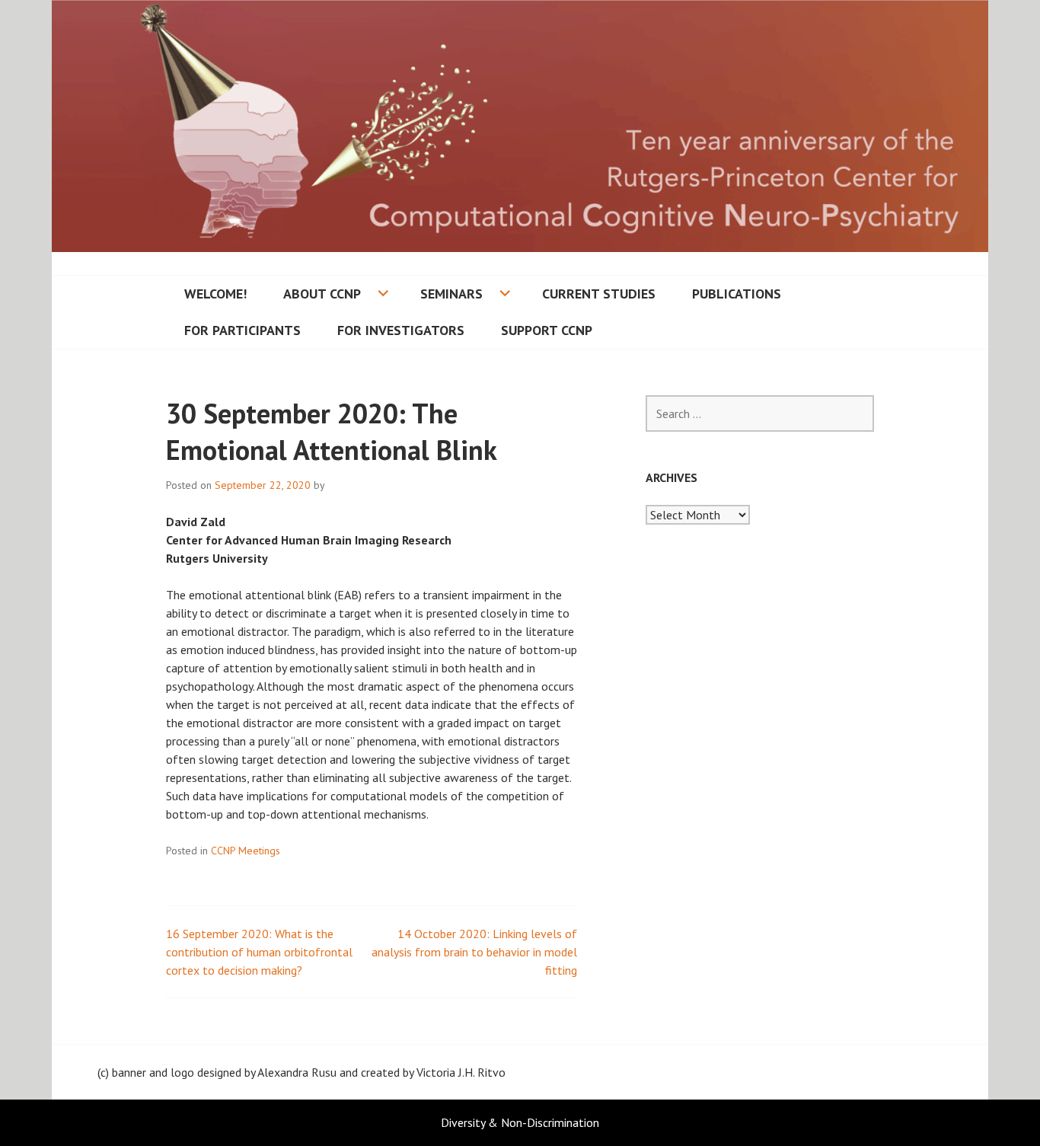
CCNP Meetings (245, 850)
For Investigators (400, 330)
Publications (736, 293)
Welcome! (215, 293)
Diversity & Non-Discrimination (520, 1122)
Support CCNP (546, 330)
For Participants (242, 330)
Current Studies (599, 293)
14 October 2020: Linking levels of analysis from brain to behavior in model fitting (474, 952)
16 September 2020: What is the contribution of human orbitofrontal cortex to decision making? (259, 952)
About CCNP (322, 293)
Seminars (451, 293)
